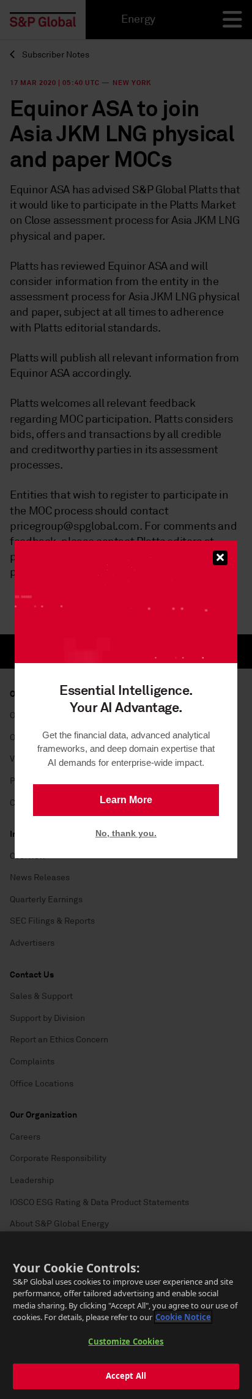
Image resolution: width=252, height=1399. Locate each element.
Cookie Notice (183, 1317)
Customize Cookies (125, 1341)
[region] (126, 1315)
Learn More (126, 800)
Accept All (126, 1375)
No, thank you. (126, 833)
